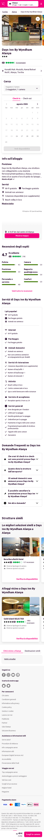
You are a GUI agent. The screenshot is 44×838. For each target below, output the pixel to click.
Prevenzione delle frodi (10, 763)
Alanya (14, 12)
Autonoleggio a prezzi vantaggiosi (14, 776)
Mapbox (26, 211)
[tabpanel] (22, 659)
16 (38, 124)
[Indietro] (7, 104)
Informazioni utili (8, 751)
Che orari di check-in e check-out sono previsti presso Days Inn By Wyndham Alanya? (21, 459)
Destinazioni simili (32, 651)
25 (12, 136)
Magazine (5, 792)
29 (32, 136)
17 (6, 130)
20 (22, 130)
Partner (4, 723)
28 (27, 136)
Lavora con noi (7, 715)
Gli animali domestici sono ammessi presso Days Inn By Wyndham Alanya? (20, 481)
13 (22, 124)
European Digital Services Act (12, 755)
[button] (22, 30)
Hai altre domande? (17, 503)
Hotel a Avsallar (10, 659)
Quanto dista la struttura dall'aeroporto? (19, 470)
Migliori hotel (6, 788)
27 (22, 136)
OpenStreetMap (36, 211)
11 (12, 124)
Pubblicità (5, 719)
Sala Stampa (6, 727)
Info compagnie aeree (10, 747)
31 (6, 142)
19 (17, 130)
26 (17, 136)
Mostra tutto (8, 203)
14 (27, 124)
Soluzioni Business (9, 731)
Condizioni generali (9, 699)
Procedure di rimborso (10, 744)
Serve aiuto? (6, 740)
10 (6, 124)
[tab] (12, 651)
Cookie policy (7, 707)
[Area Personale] (41, 4)
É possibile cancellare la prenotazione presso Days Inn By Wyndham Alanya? (21, 493)
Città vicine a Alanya (12, 651)
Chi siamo (5, 695)
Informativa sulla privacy (10, 703)
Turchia (5, 12)
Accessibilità (6, 759)
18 (12, 130)
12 (17, 124)
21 (27, 130)
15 (32, 124)
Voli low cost (6, 780)
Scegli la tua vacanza (9, 784)
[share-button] (37, 19)
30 (38, 136)
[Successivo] (37, 104)
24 (6, 136)
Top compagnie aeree (10, 772)
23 (38, 130)
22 (32, 130)
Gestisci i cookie (7, 711)
